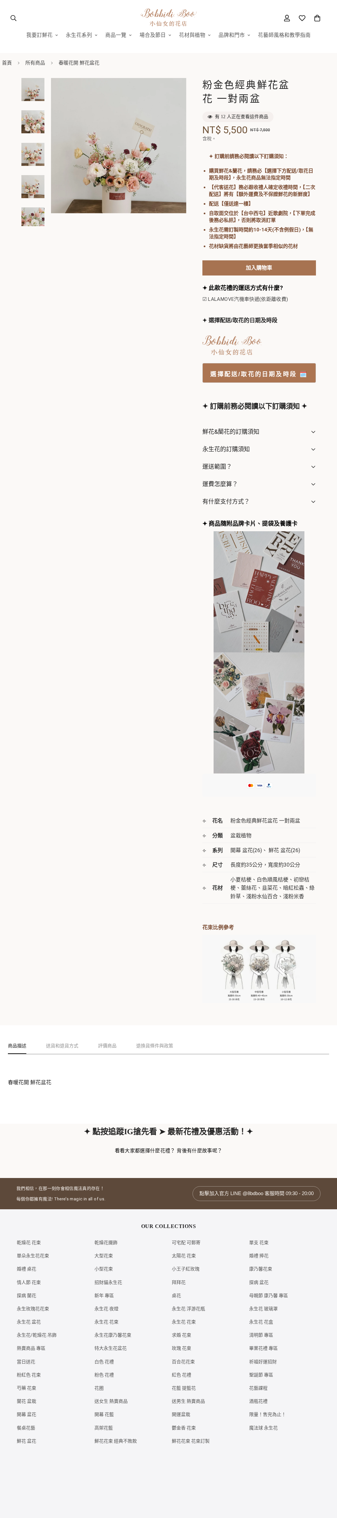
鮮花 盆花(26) (284, 850)
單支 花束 (259, 1242)
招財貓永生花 (108, 1282)
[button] (317, 18)
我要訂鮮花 (39, 35)
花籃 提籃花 (184, 1388)
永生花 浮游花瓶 (188, 1308)
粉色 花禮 (104, 1374)
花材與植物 (192, 35)
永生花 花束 (106, 1321)
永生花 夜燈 (106, 1308)
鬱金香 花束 (184, 1427)
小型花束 (103, 1268)
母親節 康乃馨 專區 (268, 1295)
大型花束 (103, 1255)
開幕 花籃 (104, 1414)
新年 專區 (104, 1295)
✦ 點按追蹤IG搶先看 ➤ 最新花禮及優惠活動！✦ (168, 1131)
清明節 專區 (261, 1335)
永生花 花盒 (261, 1321)
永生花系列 (79, 35)
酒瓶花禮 (258, 1401)
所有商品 (35, 63)
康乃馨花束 (260, 1268)
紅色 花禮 (181, 1374)
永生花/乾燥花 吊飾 (37, 1335)
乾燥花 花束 (29, 1242)
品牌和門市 (232, 35)
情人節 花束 (29, 1282)
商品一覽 (115, 35)
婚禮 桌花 (26, 1268)
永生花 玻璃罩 (263, 1308)
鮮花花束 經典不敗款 (115, 1441)
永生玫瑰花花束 (33, 1308)
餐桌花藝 (26, 1427)
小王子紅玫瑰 (185, 1268)
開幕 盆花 (26, 1414)
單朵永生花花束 (33, 1255)
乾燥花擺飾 (105, 1242)
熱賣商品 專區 (31, 1348)
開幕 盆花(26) (246, 850)
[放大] (172, 92)
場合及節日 (153, 35)
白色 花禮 (104, 1361)
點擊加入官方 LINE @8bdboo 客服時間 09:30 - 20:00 (256, 1193)
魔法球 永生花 (263, 1427)
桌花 (176, 1295)
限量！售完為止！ (267, 1414)
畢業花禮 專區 (263, 1348)
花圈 (99, 1388)
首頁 (7, 63)
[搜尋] (13, 18)
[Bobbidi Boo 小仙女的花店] (168, 18)
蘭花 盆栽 (26, 1401)
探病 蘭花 (26, 1295)
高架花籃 (103, 1427)
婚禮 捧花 (259, 1255)
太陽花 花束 (184, 1255)
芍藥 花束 (26, 1388)
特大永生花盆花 (110, 1348)
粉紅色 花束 (29, 1374)
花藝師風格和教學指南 (284, 35)
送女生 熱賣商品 (111, 1401)
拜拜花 (179, 1282)
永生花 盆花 (29, 1321)
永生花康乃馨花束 (112, 1335)
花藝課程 (258, 1388)
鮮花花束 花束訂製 (191, 1441)
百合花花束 (183, 1361)
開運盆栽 (181, 1414)
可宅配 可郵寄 (186, 1242)
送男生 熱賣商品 (188, 1401)
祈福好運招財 (263, 1361)
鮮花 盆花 (26, 1441)
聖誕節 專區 (261, 1374)
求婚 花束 (181, 1335)
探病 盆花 (259, 1282)
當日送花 (26, 1361)
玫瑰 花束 (181, 1348)
